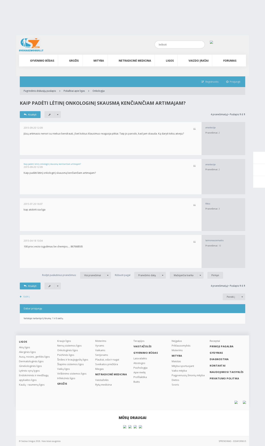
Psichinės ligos (65, 355)
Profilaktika (140, 377)
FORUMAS (229, 60)
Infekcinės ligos (66, 378)
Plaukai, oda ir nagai (107, 359)
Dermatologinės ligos (31, 361)
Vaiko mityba (179, 370)
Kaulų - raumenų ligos (32, 384)
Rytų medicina (103, 384)
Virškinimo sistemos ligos (72, 373)
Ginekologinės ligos (30, 366)
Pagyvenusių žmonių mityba (188, 375)
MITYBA (99, 60)
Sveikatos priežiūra (106, 364)
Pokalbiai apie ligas (74, 91)
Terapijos (139, 341)
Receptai (215, 341)
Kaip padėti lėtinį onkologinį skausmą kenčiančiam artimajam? (103, 103)
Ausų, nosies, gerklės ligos (34, 356)
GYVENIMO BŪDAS (42, 60)
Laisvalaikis (140, 358)
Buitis (136, 381)
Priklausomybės (181, 345)
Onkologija (99, 91)
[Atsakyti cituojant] (194, 129)
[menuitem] (233, 81)
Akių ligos (24, 347)
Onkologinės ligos (67, 350)
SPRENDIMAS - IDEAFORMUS (232, 441)
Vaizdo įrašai (199, 60)
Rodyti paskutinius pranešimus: (71, 275)
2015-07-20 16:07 (33, 204)
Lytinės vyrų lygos (29, 370)
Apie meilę (139, 372)
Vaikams (100, 350)
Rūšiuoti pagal (135, 275)
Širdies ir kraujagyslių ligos (72, 359)
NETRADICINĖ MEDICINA (135, 60)
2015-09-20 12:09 (33, 127)
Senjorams (101, 355)
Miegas (99, 369)
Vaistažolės (102, 380)
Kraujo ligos (64, 341)
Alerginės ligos (27, 352)
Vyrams (99, 345)
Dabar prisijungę (33, 308)
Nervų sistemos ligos (69, 345)
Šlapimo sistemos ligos (70, 364)
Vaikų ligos (63, 369)
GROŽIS (74, 60)
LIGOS (170, 60)
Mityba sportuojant (183, 366)
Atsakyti (32, 114)
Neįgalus (177, 341)
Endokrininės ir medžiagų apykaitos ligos (33, 378)
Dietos (175, 380)
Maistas (176, 361)
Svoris (175, 384)
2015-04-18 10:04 (33, 240)
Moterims (100, 341)
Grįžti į (26, 296)
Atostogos (139, 363)
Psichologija (140, 367)
